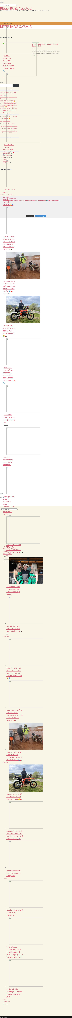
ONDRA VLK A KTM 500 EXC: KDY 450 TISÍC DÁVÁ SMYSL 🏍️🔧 (8, 150)
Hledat (1, 82)
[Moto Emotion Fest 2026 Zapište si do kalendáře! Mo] (45, 209)
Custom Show (35, 42)
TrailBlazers (6, 163)
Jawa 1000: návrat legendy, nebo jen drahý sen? (13, 873)
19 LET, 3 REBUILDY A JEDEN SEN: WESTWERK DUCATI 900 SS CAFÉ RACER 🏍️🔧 (8, 94)
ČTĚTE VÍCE (35, 55)
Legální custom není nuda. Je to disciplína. (14, 912)
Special (5, 159)
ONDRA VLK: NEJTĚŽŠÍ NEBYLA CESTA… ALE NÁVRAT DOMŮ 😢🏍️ (14, 796)
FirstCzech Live (7, 155)
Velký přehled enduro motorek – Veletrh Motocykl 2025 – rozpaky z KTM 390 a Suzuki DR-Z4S (14, 952)
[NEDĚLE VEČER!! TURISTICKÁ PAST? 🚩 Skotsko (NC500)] (9, 209)
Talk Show (5, 161)
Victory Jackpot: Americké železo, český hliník (45, 45)
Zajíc (1, 121)
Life (4, 157)
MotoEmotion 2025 (6, 121)
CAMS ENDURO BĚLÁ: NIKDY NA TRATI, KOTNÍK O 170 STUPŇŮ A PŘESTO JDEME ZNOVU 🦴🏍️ (14, 715)
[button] (16, 5)
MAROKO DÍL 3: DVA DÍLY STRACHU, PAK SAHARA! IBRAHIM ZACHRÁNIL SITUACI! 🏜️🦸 (8, 105)
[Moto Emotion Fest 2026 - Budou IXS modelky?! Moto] (27, 209)
